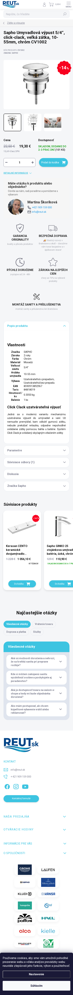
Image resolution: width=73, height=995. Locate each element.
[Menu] (68, 4)
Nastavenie (36, 974)
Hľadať (65, 14)
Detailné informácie (16, 173)
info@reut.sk (39, 211)
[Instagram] (15, 786)
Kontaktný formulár (21, 798)
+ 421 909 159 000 (21, 776)
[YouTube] (25, 786)
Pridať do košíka (50, 162)
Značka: (11, 53)
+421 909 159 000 (42, 207)
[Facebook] (7, 786)
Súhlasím (36, 985)
